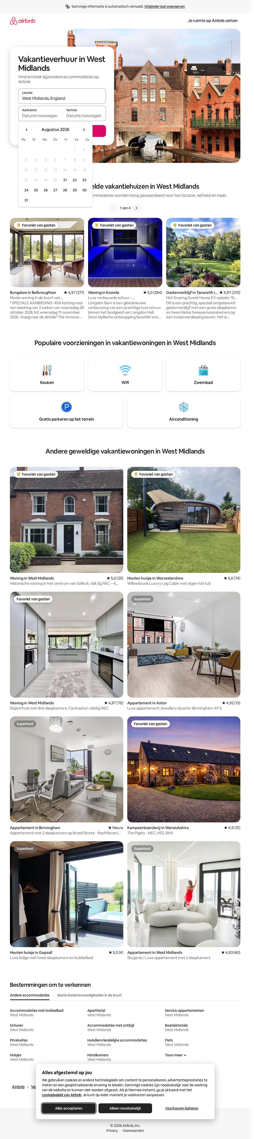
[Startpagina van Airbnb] (22, 20)
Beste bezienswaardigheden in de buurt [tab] (90, 995)
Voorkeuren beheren (181, 1108)
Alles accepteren (68, 1108)
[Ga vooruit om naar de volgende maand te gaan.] (83, 129)
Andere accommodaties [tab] (30, 995)
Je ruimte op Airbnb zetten (212, 20)
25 (36, 190)
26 (46, 190)
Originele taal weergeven (164, 6)
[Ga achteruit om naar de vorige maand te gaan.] (26, 129)
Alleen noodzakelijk (125, 1108)
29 (75, 190)
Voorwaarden (133, 1130)
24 (26, 190)
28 (65, 190)
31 (26, 200)
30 (84, 190)
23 (84, 180)
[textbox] (40, 116)
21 (65, 180)
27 (55, 190)
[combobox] (62, 98)
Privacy (112, 1130)
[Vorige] (114, 208)
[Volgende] (136, 208)
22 (75, 180)
